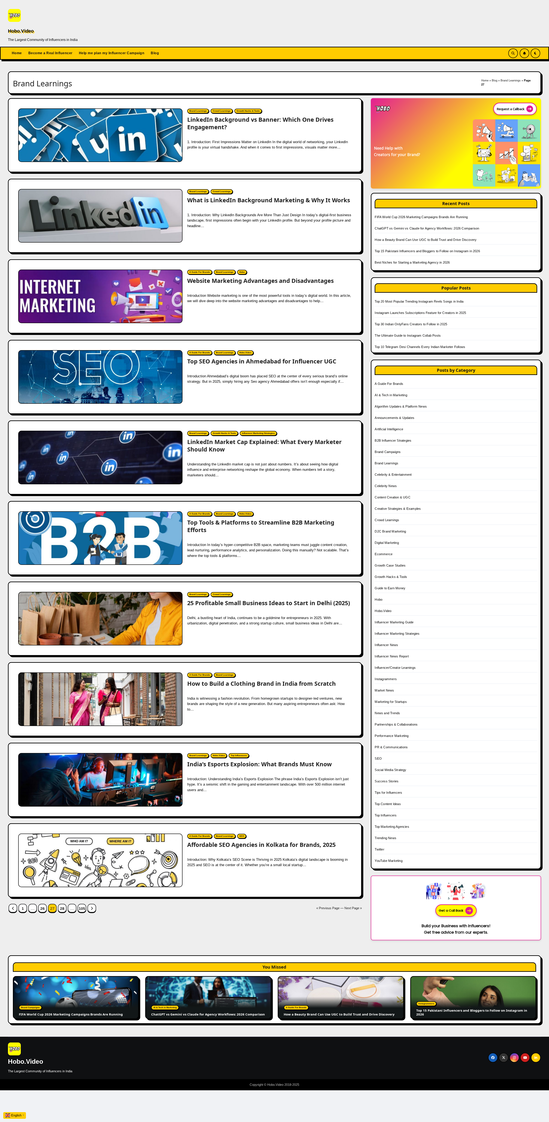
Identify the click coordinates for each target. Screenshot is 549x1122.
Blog (155, 53)
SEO (241, 836)
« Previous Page (327, 908)
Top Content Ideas (388, 804)
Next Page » (353, 908)
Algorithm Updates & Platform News (401, 406)
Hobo (242, 272)
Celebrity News (386, 486)
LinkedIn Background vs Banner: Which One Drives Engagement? (260, 123)
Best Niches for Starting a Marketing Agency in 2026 (412, 262)
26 (42, 908)
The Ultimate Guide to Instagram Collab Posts (408, 335)
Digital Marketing (387, 542)
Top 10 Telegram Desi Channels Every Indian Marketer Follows (420, 347)
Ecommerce (383, 554)
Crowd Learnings (222, 111)
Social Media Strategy (390, 770)
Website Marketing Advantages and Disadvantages (260, 281)
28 (62, 908)
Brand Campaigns (388, 452)
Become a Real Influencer (50, 53)
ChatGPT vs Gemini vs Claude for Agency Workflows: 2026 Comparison (427, 228)
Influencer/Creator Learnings (395, 667)
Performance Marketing (392, 736)
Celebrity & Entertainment (393, 474)
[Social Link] (493, 1057)
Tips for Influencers (388, 792)
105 (82, 908)
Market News (384, 690)
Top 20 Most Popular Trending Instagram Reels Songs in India (419, 301)
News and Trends (387, 713)
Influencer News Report (392, 656)
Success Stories (386, 781)
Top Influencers (239, 755)
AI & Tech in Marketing (391, 395)
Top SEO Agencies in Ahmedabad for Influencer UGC (261, 361)
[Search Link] (513, 53)
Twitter (379, 849)
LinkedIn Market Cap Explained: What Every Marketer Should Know (264, 445)
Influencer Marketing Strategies (258, 433)
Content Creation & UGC (392, 497)
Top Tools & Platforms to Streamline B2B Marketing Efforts (260, 526)
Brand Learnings (511, 80)
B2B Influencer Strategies (393, 440)
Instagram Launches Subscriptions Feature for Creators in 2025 (420, 313)
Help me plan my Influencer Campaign (112, 53)
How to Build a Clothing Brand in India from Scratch (261, 683)
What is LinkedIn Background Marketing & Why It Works (268, 200)
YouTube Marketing (388, 860)
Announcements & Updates (394, 418)
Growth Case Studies (390, 565)
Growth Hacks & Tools (248, 111)
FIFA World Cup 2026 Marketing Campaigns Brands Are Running (421, 217)
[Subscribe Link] (524, 53)
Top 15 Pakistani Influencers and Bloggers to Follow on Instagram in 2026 (427, 251)
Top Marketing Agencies (392, 826)
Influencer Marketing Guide (394, 622)
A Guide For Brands (199, 272)
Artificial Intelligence (389, 429)
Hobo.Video (21, 31)
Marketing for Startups (391, 702)
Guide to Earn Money (390, 588)
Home (17, 53)
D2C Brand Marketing (390, 531)
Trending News (385, 838)
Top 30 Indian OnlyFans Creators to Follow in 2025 (411, 324)
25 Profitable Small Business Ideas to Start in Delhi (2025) (268, 603)
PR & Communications (391, 747)
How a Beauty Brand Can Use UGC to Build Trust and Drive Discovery (426, 240)
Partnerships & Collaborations (396, 724)
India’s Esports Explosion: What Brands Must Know (259, 764)
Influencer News (386, 645)
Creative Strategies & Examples (398, 508)
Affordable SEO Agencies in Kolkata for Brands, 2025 (261, 845)
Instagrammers (386, 679)
